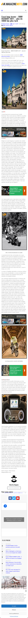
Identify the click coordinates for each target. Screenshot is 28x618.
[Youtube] (18, 498)
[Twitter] (14, 498)
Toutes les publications (14, 488)
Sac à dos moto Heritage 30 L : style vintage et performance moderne (13, 571)
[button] (26, 591)
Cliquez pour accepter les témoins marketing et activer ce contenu (14, 519)
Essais (7, 25)
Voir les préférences (14, 613)
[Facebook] (10, 498)
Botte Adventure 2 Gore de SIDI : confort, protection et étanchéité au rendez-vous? (14, 564)
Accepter (14, 606)
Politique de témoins (14, 616)
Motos (11, 25)
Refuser (14, 609)
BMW (4, 25)
